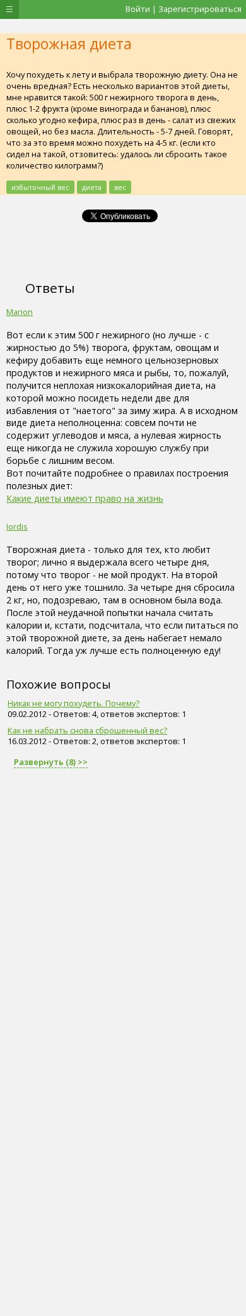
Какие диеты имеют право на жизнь (84, 498)
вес (120, 187)
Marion (19, 311)
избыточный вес (40, 187)
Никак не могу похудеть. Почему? (73, 703)
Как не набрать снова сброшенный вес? (87, 730)
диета (92, 187)
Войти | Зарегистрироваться (184, 9)
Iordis (17, 526)
